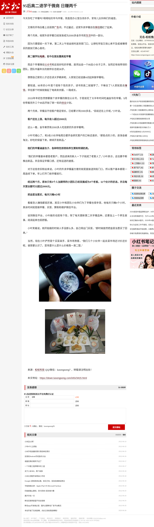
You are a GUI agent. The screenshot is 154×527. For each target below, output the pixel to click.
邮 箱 (27, 401)
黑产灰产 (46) (138, 168)
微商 (124, 435)
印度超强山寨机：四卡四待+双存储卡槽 (39, 491)
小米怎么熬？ (30, 442)
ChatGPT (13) (138, 155)
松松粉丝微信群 (139, 194)
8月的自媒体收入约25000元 (140, 132)
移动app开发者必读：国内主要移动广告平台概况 (43, 506)
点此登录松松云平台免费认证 (40, 394)
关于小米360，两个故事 (34, 471)
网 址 (27, 405)
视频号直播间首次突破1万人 (140, 127)
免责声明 (66, 518)
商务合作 (50, 518)
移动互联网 (45, 12)
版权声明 (74, 518)
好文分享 (10, 29)
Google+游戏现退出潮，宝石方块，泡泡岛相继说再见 (45, 481)
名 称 (27, 397)
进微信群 (9, 71)
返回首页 (10, 18)
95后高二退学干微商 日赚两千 (50, 6)
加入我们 (26, 518)
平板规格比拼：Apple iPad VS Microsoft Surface (43, 486)
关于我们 (34, 518)
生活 (88, 35)
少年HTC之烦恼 (31, 446)
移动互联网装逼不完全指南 (35, 501)
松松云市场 (4, 71)
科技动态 (10, 41)
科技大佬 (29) (138, 176)
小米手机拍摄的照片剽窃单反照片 (37, 451)
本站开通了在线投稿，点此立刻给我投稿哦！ (41, 511)
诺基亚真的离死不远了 (33, 461)
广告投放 (42, 518)
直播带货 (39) (138, 172)
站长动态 (10, 24)
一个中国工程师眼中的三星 (35, 466)
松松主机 (19, 71)
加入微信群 (122, 387)
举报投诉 (58, 518)
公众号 (48, 64)
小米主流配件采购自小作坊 (35, 476)
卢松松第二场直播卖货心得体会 (141, 110)
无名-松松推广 (57, 12)
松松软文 (14, 71)
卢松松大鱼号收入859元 (139, 136)
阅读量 (32, 12)
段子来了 (10, 35)
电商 (42, 56)
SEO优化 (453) (138, 159)
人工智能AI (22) (138, 163)
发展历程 (81, 518)
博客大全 (10, 53)
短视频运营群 (139, 198)
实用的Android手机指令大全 (35, 456)
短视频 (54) (137, 181)
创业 (64, 103)
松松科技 (11, 7)
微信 (97, 27)
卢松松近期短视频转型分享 (140, 119)
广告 (56, 27)
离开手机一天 (30, 496)
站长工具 (10, 47)
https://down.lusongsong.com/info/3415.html (63, 378)
